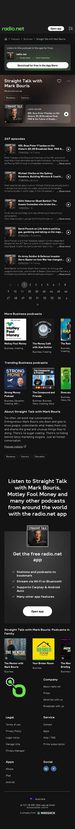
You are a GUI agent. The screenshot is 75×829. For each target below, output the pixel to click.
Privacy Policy (13, 731)
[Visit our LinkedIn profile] (46, 769)
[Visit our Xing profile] (53, 769)
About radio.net (52, 686)
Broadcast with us (53, 706)
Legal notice (12, 737)
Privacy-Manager (15, 751)
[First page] (10, 285)
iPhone (9, 769)
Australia (39, 799)
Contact (47, 724)
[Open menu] (70, 28)
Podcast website (13, 446)
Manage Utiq (13, 744)
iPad (8, 775)
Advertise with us (53, 699)
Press (46, 693)
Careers (25, 98)
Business (10, 98)
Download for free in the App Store (37, 65)
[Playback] (66, 114)
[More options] (68, 81)
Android (10, 782)
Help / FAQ (49, 737)
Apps (46, 731)
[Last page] (37, 305)
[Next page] (67, 298)
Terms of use (13, 724)
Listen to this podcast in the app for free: (30, 48)
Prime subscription (54, 744)
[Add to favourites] (59, 81)
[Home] (5, 38)
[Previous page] (18, 285)
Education (40, 457)
